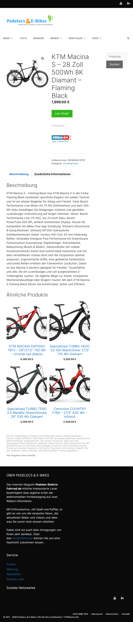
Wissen (54, 38)
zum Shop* (62, 113)
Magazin (38, 38)
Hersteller (75, 38)
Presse (10, 564)
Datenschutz (112, 613)
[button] (43, 58)
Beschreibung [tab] (19, 174)
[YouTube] (121, 3)
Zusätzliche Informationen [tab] (52, 174)
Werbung (12, 569)
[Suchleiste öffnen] (128, 38)
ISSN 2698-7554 (80, 613)
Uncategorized (70, 163)
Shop (95, 38)
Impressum (97, 613)
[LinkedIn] (128, 3)
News (6, 38)
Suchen (114, 64)
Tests (23, 38)
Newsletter (13, 574)
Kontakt (126, 613)
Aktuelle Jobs (15, 579)
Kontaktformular (22, 538)
